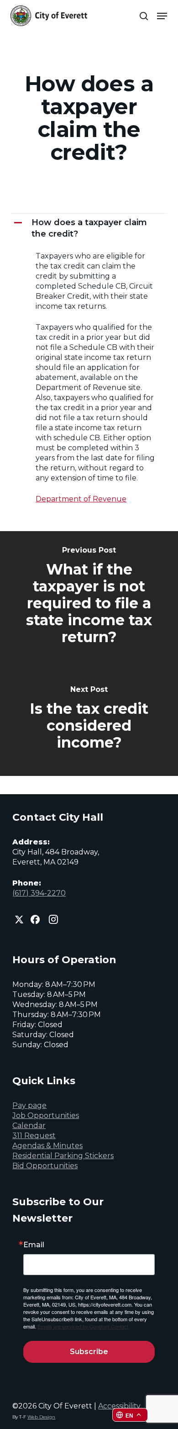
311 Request (34, 1135)
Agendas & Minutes (47, 1145)
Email (33, 1245)
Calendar (29, 1125)
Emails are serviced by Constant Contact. (83, 1326)
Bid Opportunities (45, 1165)
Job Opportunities (45, 1115)
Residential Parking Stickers (63, 1155)
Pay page (29, 1105)
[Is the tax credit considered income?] (89, 719)
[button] (162, 16)
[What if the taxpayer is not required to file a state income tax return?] (89, 596)
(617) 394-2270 (39, 893)
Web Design (41, 1417)
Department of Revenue (81, 499)
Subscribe (89, 1351)
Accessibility (119, 1406)
